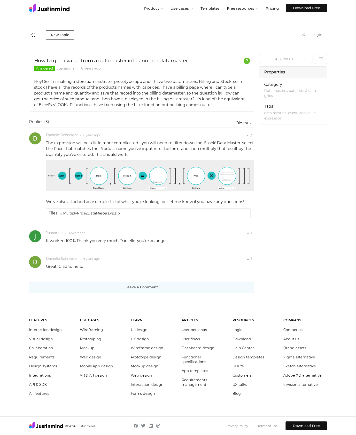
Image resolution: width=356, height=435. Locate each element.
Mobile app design (96, 366)
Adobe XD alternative (302, 375)
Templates (210, 8)
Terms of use (267, 426)
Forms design (143, 393)
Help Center (243, 348)
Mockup (87, 348)
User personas (194, 330)
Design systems (43, 366)
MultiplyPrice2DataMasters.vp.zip (91, 213)
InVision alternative (300, 384)
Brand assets (294, 348)
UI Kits (238, 366)
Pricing (272, 8)
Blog (236, 393)
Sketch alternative (299, 366)
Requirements (41, 357)
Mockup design (144, 366)
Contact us (292, 330)
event (293, 113)
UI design (139, 330)
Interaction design (45, 330)
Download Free (306, 8)
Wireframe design (147, 348)
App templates (195, 371)
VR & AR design (93, 375)
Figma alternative (299, 357)
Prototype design (146, 357)
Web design (90, 357)
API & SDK (38, 384)
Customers (242, 375)
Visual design (41, 339)
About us (291, 339)
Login (317, 34)
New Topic (60, 35)
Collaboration (41, 348)
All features (39, 393)
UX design (140, 339)
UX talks (239, 384)
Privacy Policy (237, 426)
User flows (191, 339)
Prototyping (90, 339)
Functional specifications (194, 359)
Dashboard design (198, 348)
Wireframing (91, 330)
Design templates (248, 357)
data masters (275, 113)
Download (241, 339)
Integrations (40, 375)
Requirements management (194, 382)
